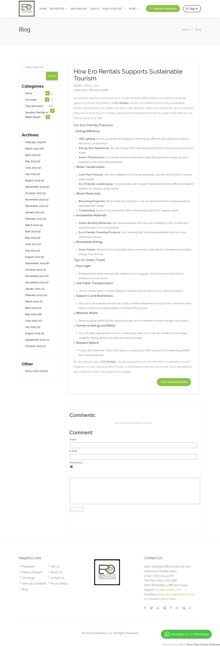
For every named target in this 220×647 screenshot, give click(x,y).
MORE (132, 8)
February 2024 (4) (35, 218)
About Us (56, 572)
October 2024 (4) (35, 269)
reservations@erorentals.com (176, 594)
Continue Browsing (174, 382)
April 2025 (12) (33, 307)
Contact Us (57, 577)
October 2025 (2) (35, 346)
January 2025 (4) (35, 288)
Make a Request (32, 572)
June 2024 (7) (33, 244)
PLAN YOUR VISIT (112, 8)
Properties (28, 566)
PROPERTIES (57, 8)
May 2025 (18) (33, 314)
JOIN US (94, 8)
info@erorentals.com (168, 589)
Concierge (28, 577)
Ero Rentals (122, 103)
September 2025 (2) (37, 339)
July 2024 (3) (32, 250)
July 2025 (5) (32, 327)
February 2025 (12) (36, 295)
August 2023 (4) (34, 180)
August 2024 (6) (34, 256)
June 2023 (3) (33, 167)
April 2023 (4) (33, 155)
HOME (43, 8)
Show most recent (36, 371)
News (28, 93)
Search (165, 8)
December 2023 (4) (36, 206)
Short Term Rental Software (203, 644)
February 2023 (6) (35, 142)
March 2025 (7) (34, 301)
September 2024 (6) (37, 263)
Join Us (54, 566)
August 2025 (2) (34, 333)
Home (185, 29)
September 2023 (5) (37, 186)
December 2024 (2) (36, 282)
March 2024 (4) (34, 225)
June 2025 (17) (33, 320)
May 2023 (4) (32, 161)
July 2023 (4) (32, 174)
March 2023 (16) (34, 148)
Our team (31, 99)
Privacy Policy (59, 583)
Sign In (193, 8)
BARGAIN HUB (79, 8)
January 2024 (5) (35, 212)
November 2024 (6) (37, 276)
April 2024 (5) (33, 231)
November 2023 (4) (36, 199)
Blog (25, 589)
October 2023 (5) (35, 193)
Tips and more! (34, 106)
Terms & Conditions (34, 583)
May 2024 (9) (32, 237)
